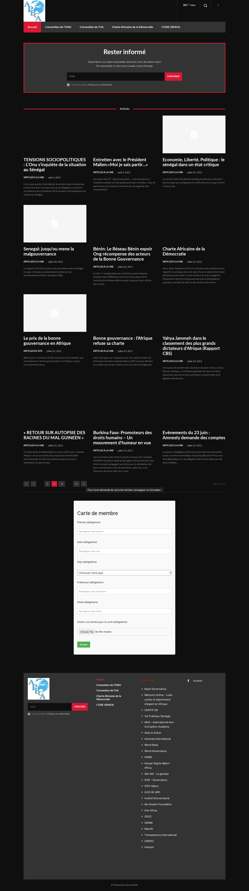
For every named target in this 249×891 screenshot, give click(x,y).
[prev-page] (26, 484)
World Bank (151, 745)
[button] (205, 5)
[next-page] (84, 484)
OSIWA (148, 822)
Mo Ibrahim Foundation (158, 804)
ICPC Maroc (151, 786)
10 (61, 483)
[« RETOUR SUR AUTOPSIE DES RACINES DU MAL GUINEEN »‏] (55, 407)
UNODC (149, 841)
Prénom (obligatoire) (88, 522)
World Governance (155, 751)
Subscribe (79, 707)
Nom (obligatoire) (87, 542)
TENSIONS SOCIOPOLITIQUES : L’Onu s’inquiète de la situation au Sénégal (55, 165)
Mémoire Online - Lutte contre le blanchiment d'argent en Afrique (158, 699)
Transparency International (160, 835)
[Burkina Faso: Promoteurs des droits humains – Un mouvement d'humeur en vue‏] (124, 407)
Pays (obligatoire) (87, 561)
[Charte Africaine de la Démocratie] (194, 223)
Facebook (197, 681)
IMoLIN (148, 828)
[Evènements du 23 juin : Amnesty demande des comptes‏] (194, 407)
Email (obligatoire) (87, 602)
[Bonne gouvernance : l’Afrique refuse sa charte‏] (124, 313)
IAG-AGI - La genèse (156, 773)
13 (76, 483)
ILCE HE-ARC (152, 792)
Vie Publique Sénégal (157, 716)
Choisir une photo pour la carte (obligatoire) (102, 621)
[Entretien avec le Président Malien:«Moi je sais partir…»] (124, 134)
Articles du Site (33, 351)
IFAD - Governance (155, 780)
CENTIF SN (151, 710)
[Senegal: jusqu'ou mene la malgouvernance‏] (55, 223)
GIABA (148, 757)
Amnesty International (157, 738)
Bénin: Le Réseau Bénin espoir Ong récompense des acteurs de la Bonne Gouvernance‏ (122, 254)
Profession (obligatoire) (90, 582)
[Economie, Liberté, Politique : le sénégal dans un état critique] (194, 134)
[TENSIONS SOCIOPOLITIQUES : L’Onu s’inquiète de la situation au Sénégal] (55, 134)
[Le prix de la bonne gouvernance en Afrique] (55, 313)
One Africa (150, 810)
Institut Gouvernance (157, 798)
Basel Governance (155, 688)
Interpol (149, 847)
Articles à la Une (34, 177)
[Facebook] (218, 5)
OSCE (147, 816)
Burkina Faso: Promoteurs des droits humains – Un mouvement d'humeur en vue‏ (122, 438)
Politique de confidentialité (100, 85)
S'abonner (173, 76)
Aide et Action (152, 732)
